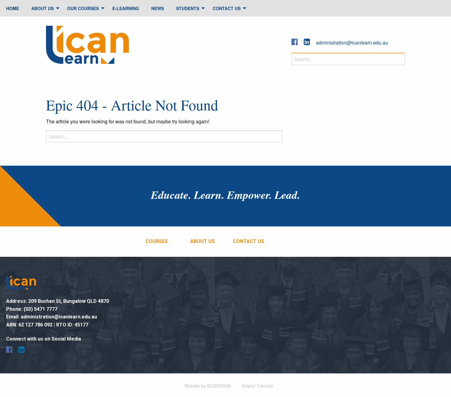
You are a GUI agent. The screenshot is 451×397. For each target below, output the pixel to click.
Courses (156, 241)
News (157, 8)
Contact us (248, 241)
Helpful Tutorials (257, 386)
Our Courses (83, 8)
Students (187, 8)
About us (202, 241)
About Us (42, 8)
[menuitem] (12, 8)
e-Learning (125, 8)
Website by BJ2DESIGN (207, 386)
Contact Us (227, 8)
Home (12, 8)
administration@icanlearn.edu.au (352, 42)
